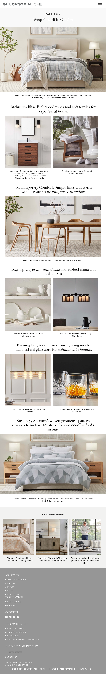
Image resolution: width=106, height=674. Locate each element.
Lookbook (10, 605)
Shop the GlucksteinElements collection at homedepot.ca (52, 559)
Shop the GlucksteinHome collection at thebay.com (19, 559)
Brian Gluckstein (15, 629)
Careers (10, 591)
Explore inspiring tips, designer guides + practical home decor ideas (86, 560)
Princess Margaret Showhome (22, 639)
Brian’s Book (12, 636)
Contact (9, 587)
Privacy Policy (13, 594)
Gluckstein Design (15, 632)
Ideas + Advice (13, 602)
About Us (10, 583)
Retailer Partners (15, 580)
